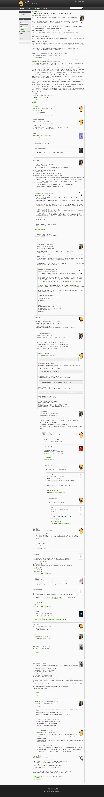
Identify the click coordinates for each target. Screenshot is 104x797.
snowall (51, 476)
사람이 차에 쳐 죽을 (46, 433)
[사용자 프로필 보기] (82, 20)
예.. (35, 634)
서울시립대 (56, 788)
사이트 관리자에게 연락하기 (55, 791)
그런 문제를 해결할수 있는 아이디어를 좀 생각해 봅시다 (47, 701)
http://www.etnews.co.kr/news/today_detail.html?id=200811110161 (47, 598)
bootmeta (39, 319)
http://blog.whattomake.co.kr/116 (39, 99)
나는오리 (45, 434)
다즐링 (37, 646)
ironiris (37, 626)
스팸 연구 (37, 612)
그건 (52, 507)
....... (36, 191)
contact (80, 1)
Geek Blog (30, 8)
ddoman (37, 121)
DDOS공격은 (36, 106)
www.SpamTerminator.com (38, 61)
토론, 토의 (41, 11)
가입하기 (22, 29)
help (83, 1)
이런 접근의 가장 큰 (39, 579)
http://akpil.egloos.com (40, 229)
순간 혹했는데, (36, 529)
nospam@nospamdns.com (47, 767)
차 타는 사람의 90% (48, 446)
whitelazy (37, 108)
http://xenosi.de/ (36, 777)
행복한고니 (37, 530)
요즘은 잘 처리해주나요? (40, 148)
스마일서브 (56, 789)
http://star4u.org (47, 457)
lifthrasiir (39, 580)
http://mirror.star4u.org (49, 459)
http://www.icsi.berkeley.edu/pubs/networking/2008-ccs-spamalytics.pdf (50, 619)
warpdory (39, 193)
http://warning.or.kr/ (42, 285)
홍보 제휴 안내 (27, 43)
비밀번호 (21, 26)
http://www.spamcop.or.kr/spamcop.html (42, 139)
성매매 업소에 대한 (37, 554)
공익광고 (35, 133)
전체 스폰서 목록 (47, 791)
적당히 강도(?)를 (37, 756)
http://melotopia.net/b (60, 492)
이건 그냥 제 (50, 474)
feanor (38, 613)
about (76, 1)
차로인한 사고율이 (49, 465)
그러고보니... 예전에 (37, 589)
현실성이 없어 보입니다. (43, 353)
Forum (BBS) (22, 8)
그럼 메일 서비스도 (53, 498)
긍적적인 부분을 (43, 411)
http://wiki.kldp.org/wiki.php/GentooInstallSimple (44, 776)
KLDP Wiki (37, 8)
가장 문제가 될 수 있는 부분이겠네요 (45, 244)
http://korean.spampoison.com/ (40, 563)
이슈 (38, 11)
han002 (38, 150)
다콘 (47, 448)
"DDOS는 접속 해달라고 (38, 120)
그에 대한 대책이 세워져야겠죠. (44, 334)
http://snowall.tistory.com (53, 490)
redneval (37, 135)
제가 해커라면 (38, 317)
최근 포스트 (23, 14)
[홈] (21, 3)
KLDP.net (45, 8)
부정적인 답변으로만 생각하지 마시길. (45, 730)
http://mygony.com (41, 545)
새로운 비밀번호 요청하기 (25, 31)
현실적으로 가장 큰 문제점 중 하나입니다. (47, 269)
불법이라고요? (36, 160)
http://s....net (55, 286)
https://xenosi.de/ (37, 779)
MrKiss (36, 15)
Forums (35, 11)
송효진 (37, 757)
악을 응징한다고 (36, 624)
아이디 (21, 22)
